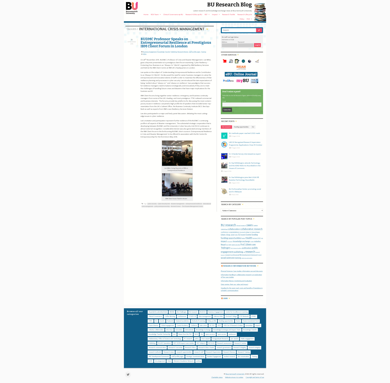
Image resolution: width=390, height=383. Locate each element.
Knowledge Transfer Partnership (159, 334)
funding (255, 235)
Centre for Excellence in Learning (237, 312)
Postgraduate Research (220, 339)
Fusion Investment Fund (251, 321)
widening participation (246, 258)
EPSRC (253, 316)
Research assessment (224, 343)
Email (224, 101)
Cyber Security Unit (164, 204)
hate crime (203, 325)
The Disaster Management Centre (192, 206)
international (189, 330)
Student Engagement (214, 356)
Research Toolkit (228, 15)
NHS (196, 334)
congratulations (234, 232)
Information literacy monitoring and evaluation (236, 281)
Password (241, 42)
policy (197, 339)
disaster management (177, 204)
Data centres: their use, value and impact (234, 284)
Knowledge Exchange (203, 330)
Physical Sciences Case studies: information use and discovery (242, 271)
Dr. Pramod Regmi (255, 232)
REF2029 (211, 343)
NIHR (230, 244)
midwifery (257, 241)
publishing (238, 252)
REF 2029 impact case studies (183, 343)
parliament (232, 334)
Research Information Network (239, 266)
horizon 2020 (257, 238)
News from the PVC (185, 334)
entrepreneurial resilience (194, 204)
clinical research (241, 225)
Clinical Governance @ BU (173, 15)
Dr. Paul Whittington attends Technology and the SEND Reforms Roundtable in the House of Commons (245, 165)
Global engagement (167, 325)
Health (248, 238)
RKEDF (260, 255)
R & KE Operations (164, 343)
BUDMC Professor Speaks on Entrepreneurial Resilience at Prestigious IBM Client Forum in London (176, 42)
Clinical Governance (155, 316)
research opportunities (184, 352)
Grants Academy (182, 325)
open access (236, 245)
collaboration (234, 229)
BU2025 (203, 312)
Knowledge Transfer (163, 52)
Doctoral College (244, 232)
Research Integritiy (239, 347)
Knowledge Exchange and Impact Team (226, 330)
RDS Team (155, 15)
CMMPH (249, 225)
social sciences (227, 258)
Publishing (174, 52)
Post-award (206, 339)
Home (146, 15)
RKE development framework (249, 255)
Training (203, 52)
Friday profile (211, 321)
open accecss (210, 334)
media (252, 241)
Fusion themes (153, 325)
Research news (176, 206)
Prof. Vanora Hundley (236, 248)
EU (239, 235)
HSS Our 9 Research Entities (233, 325)
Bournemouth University (133, 8)
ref (244, 252)
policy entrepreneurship (162, 206)
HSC (262, 238)
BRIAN (172, 312)
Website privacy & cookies (234, 377)
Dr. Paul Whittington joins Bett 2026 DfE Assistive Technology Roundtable (244, 178)
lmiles (144, 54)
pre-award (234, 339)
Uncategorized (160, 361)
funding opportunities (231, 238)
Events (248, 235)
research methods (155, 352)
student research (229, 356)
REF (206, 15)
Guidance (194, 325)
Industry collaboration (156, 330)
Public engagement (247, 339)
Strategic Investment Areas (195, 356)
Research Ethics (190, 347)
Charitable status (217, 377)
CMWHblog (224, 229)
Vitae (169, 361)
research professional (232, 255)
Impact (215, 15)
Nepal (223, 245)
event (243, 235)
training (238, 258)
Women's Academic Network (184, 361)
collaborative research (251, 229)
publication (246, 248)
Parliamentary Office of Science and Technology (165, 339)
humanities (249, 325)
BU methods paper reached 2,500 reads (244, 133)
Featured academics (182, 321)
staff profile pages (194, 52)
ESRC (236, 235)
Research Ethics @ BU (194, 15)
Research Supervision (213, 352)
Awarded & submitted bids (158, 312)
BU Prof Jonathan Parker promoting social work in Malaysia (245, 190)
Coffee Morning (170, 316)
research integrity (254, 347)
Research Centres (240, 343)
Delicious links (218, 316)
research (250, 251)
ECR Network (244, 316)
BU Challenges (182, 312)
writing (198, 361)
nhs (227, 244)
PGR (248, 19)
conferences (182, 316)
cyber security (152, 204)
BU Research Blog (229, 4)
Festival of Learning (198, 321)
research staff (199, 352)
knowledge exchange (241, 241)
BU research (228, 225)
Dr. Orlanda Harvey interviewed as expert (245, 154)
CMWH (256, 225)
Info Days (169, 330)
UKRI (225, 298)
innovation (230, 241)
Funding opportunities (226, 321)
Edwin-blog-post (228, 235)
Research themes (183, 52)
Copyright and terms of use (255, 377)
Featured (170, 321)
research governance (224, 347)
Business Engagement (150, 52)
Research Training (244, 352)
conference (224, 232)
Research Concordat (175, 347)
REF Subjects (201, 343)
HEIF (219, 325)
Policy (242, 19)
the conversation (243, 356)
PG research (188, 339)
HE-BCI (212, 325)
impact (224, 241)
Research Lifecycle (244, 15)
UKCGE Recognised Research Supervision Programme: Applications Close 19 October (245, 143)
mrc (174, 334)
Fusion (243, 238)
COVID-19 (192, 316)
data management (205, 316)
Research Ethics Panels (206, 347)
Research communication (157, 347)
